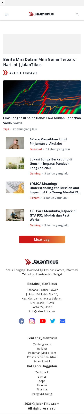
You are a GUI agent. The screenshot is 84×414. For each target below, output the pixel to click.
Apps (42, 381)
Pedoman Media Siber (42, 353)
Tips (6, 129)
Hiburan (42, 385)
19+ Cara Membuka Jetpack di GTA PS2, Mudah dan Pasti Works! (53, 215)
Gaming (35, 173)
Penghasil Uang (42, 394)
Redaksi (42, 348)
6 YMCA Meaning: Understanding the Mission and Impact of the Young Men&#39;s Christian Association (55, 187)
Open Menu (7, 14)
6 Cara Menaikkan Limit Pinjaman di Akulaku (48, 141)
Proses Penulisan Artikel (42, 357)
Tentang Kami (42, 344)
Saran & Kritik (42, 361)
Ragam (34, 198)
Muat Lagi (42, 239)
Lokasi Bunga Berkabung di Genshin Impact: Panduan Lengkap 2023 (51, 163)
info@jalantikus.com (42, 311)
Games (42, 376)
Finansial (36, 149)
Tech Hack (42, 372)
